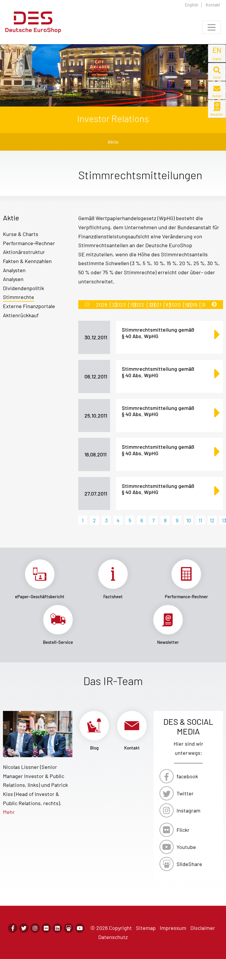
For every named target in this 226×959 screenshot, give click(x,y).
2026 (106, 304)
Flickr (183, 830)
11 (200, 520)
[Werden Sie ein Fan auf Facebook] (12, 928)
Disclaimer (202, 928)
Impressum (173, 928)
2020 (180, 304)
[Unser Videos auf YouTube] (79, 928)
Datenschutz (113, 937)
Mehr (9, 812)
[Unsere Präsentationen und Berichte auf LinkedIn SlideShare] (68, 928)
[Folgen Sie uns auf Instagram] (35, 928)
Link (39, 579)
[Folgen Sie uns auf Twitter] (24, 928)
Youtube (186, 847)
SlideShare (189, 864)
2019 (198, 304)
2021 (160, 304)
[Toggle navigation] (211, 27)
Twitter (185, 793)
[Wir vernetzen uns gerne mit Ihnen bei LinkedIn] (57, 928)
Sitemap (146, 928)
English (191, 4)
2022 (143, 304)
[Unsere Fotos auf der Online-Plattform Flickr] (46, 928)
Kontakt (213, 4)
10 (188, 520)
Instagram (188, 810)
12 (212, 520)
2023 (125, 304)
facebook (187, 776)
